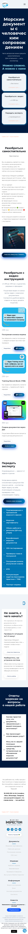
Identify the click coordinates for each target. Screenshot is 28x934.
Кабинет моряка (14, 865)
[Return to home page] (5, 4)
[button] (14, 255)
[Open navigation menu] (24, 4)
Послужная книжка (14, 852)
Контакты (14, 894)
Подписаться (14, 910)
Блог (14, 888)
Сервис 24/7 (5, 136)
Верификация (14, 868)
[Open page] (14, 317)
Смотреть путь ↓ (14, 87)
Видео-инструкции (14, 885)
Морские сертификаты (14, 846)
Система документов (14, 891)
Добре (14, 931)
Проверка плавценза (14, 871)
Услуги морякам (14, 136)
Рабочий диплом (14, 849)
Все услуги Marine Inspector (14, 875)
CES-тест (14, 855)
